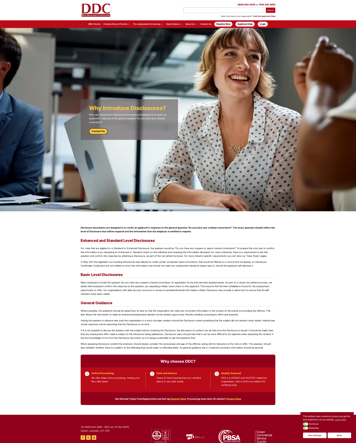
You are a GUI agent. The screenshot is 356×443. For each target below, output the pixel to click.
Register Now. (178, 398)
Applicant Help (245, 24)
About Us (190, 24)
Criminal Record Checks (115, 24)
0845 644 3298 (246, 4)
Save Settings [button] (314, 435)
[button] (305, 424)
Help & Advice (173, 24)
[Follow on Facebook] (83, 437)
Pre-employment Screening (146, 24)
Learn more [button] (340, 420)
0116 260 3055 (267, 4)
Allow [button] (339, 435)
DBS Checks (94, 24)
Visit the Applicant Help (264, 16)
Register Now (223, 24)
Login (263, 24)
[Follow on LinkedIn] (94, 437)
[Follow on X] (88, 437)
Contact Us (205, 24)
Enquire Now (234, 398)
